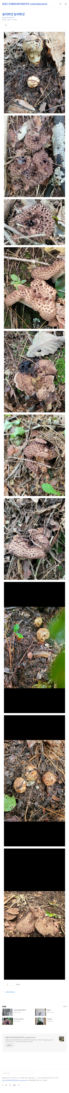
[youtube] (14, 1085)
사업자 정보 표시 (10, 992)
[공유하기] (9, 984)
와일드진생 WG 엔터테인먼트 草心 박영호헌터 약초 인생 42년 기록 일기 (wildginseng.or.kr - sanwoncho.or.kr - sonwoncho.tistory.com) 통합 (29, 1040)
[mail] (18, 1085)
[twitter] (6, 1085)
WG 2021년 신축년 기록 (8, 18)
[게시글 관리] (12, 984)
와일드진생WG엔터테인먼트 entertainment (24, 4)
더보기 (65, 1006)
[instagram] (10, 1085)
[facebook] (2, 1085)
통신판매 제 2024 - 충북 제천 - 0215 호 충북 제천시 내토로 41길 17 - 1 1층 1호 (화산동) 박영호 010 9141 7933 (30, 1078)
